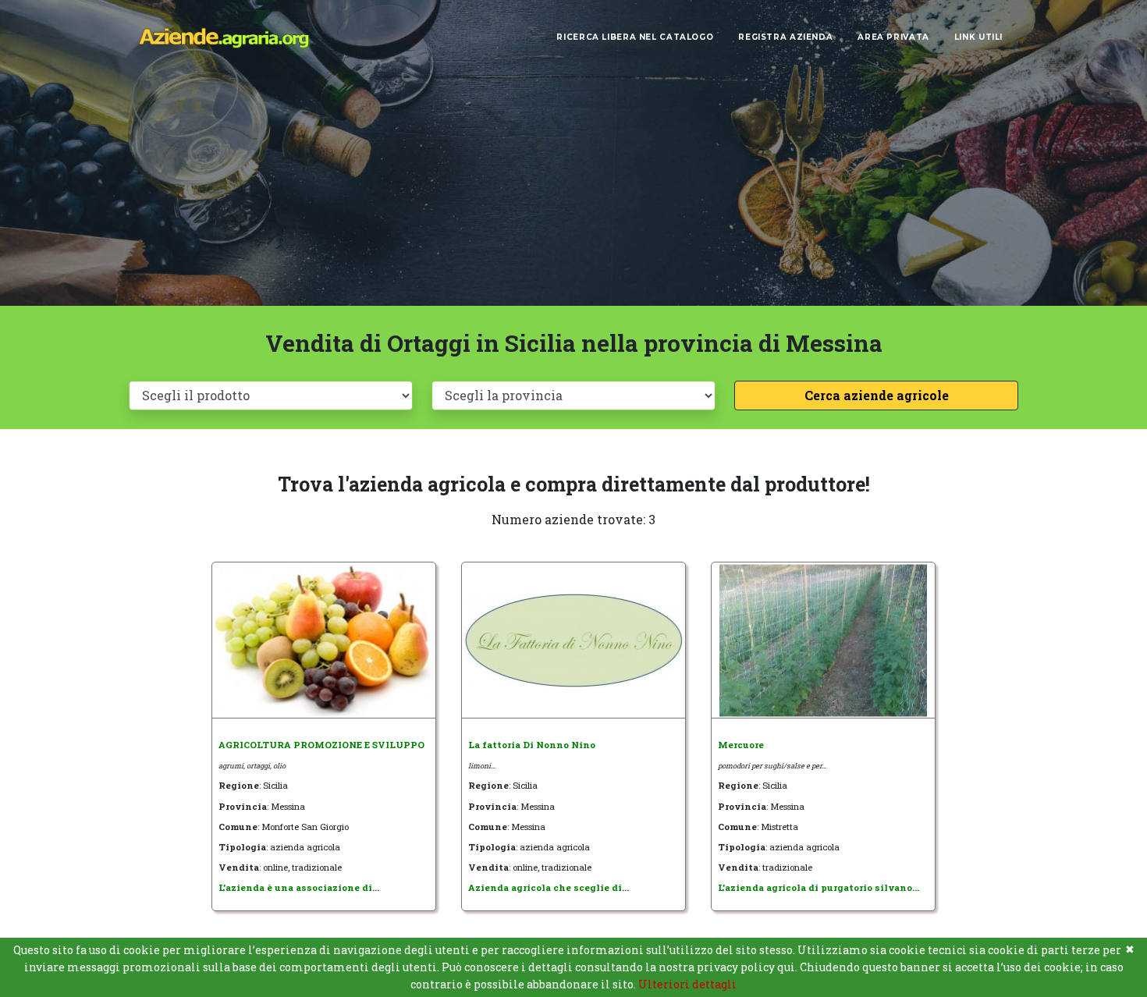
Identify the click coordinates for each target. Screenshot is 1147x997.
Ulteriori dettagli (687, 984)
